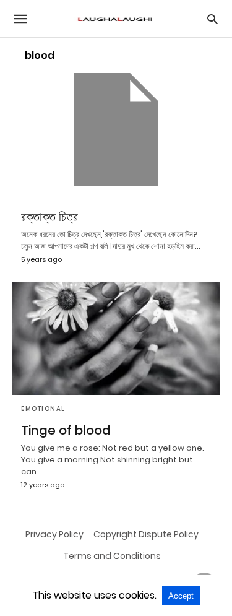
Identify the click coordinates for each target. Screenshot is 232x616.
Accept (181, 596)
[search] (212, 19)
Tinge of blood (66, 430)
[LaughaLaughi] (115, 19)
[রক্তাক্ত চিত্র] (116, 129)
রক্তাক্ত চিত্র (49, 216)
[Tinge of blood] (116, 338)
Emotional (43, 409)
